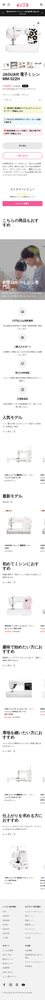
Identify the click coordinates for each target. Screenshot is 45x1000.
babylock (6, 929)
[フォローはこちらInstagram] (10, 984)
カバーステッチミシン (33, 933)
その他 (5, 938)
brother (5, 925)
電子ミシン (29, 916)
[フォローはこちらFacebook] (4, 984)
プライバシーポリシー (33, 962)
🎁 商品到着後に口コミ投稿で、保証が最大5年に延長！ (22, 132)
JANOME (6, 920)
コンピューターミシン (33, 912)
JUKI (4, 912)
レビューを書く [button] (23, 203)
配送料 (12, 89)
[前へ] (2, 12)
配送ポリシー (7, 959)
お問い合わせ (22, 156)
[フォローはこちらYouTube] (23, 984)
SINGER (5, 916)
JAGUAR (6, 933)
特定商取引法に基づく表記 (33, 956)
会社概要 (28, 950)
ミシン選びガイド (9, 976)
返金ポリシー (7, 963)
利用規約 (28, 966)
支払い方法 (6, 955)
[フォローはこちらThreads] (17, 984)
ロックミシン (30, 929)
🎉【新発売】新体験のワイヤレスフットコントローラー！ (22, 109)
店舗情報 (6, 968)
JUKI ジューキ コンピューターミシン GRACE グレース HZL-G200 (15, 711)
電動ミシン (29, 920)
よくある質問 (7, 950)
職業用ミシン (30, 925)
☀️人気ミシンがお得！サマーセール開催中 (22, 12)
